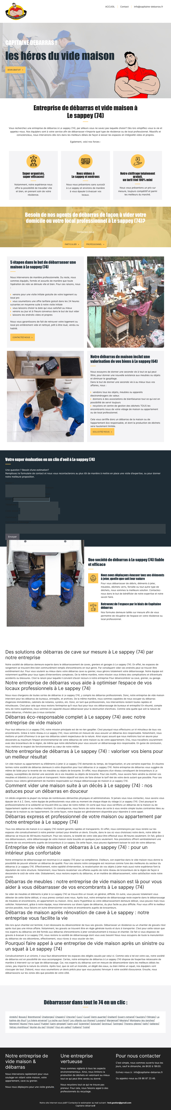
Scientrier (84, 1023)
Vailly (145, 1023)
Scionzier (95, 1023)
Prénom (49, 487)
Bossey (22, 1017)
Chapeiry (60, 1017)
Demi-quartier (98, 1017)
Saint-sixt (72, 1023)
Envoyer (12, 536)
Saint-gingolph (58, 1023)
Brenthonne (34, 1017)
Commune (11, 517)
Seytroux (106, 1023)
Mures (23, 1023)
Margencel (112, 1020)
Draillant (112, 1017)
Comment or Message (18, 522)
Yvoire (86, 1027)
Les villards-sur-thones (82, 1020)
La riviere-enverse (37, 1020)
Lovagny (100, 1020)
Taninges (118, 1023)
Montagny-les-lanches (142, 1020)
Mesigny (123, 1020)
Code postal (12, 511)
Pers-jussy (34, 1023)
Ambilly (13, 1017)
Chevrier (70, 1017)
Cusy (79, 1017)
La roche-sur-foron (58, 1020)
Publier (45, 1023)
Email (9, 499)
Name (9, 483)
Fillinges (151, 1017)
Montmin (14, 1023)
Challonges (48, 1017)
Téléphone (11, 504)
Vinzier (50, 1027)
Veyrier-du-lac (37, 1027)
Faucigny (140, 1017)
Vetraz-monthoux (18, 1027)
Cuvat (86, 1017)
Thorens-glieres (132, 1023)
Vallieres (154, 1023)
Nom (47, 494)
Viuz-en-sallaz (63, 1027)
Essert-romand (126, 1017)
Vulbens (76, 1027)
